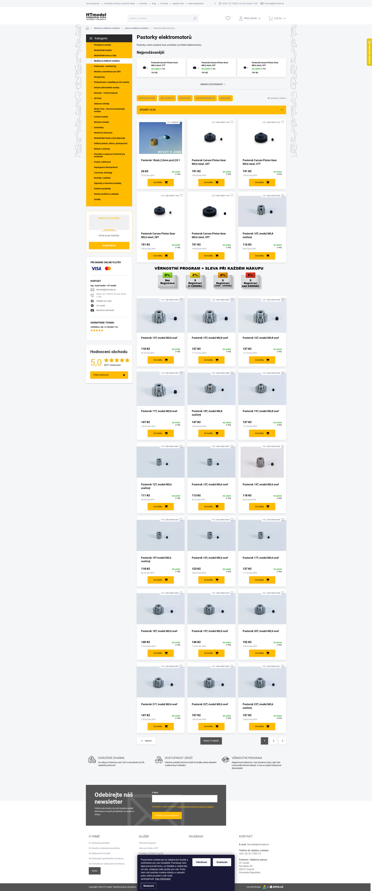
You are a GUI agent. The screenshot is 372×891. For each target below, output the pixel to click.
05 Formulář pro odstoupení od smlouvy (107, 864)
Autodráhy (99, 127)
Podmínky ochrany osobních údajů (119, 3)
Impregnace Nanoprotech (106, 167)
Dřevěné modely (101, 122)
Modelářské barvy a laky (105, 55)
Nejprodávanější (205, 98)
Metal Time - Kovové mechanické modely (109, 110)
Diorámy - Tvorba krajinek (106, 93)
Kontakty (143, 3)
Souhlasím (222, 862)
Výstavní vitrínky (101, 104)
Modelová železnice (103, 133)
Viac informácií (163, 878)
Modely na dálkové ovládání (107, 61)
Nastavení (148, 885)
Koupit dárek (109, 245)
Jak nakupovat (92, 3)
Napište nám (178, 3)
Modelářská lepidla (103, 50)
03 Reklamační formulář (99, 853)
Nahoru (148, 741)
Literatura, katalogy (103, 172)
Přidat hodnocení (101, 375)
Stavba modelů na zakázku (106, 194)
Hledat (195, 18)
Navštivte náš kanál (105, 310)
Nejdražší (185, 98)
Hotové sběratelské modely (106, 87)
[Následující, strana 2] (273, 741)
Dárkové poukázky (102, 188)
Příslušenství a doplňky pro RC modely (111, 82)
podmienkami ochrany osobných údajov (196, 806)
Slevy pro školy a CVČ (148, 848)
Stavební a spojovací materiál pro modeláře (109, 155)
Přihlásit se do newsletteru (167, 815)
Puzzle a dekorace (102, 162)
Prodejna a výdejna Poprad (151, 853)
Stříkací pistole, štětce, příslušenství (110, 143)
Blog (154, 3)
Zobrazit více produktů (211, 84)
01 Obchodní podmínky (99, 843)
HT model (100, 305)
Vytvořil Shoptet (253, 887)
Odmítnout (201, 862)
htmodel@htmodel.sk (106, 289)
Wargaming (99, 77)
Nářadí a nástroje (102, 149)
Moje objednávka (196, 3)
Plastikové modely (102, 45)
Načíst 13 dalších (211, 741)
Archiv (95, 871)
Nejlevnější (167, 98)
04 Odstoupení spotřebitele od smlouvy (106, 858)
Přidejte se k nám (104, 301)
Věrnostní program (147, 843)
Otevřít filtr (147, 109)
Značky (97, 199)
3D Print (97, 98)
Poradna (164, 3)
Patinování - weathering (105, 66)
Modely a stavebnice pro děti (107, 71)
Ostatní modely (101, 117)
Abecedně (225, 98)
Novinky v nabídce (102, 178)
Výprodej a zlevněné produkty (107, 183)
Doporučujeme (147, 98)
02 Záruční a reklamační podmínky (104, 848)
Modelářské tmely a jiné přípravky (109, 138)
